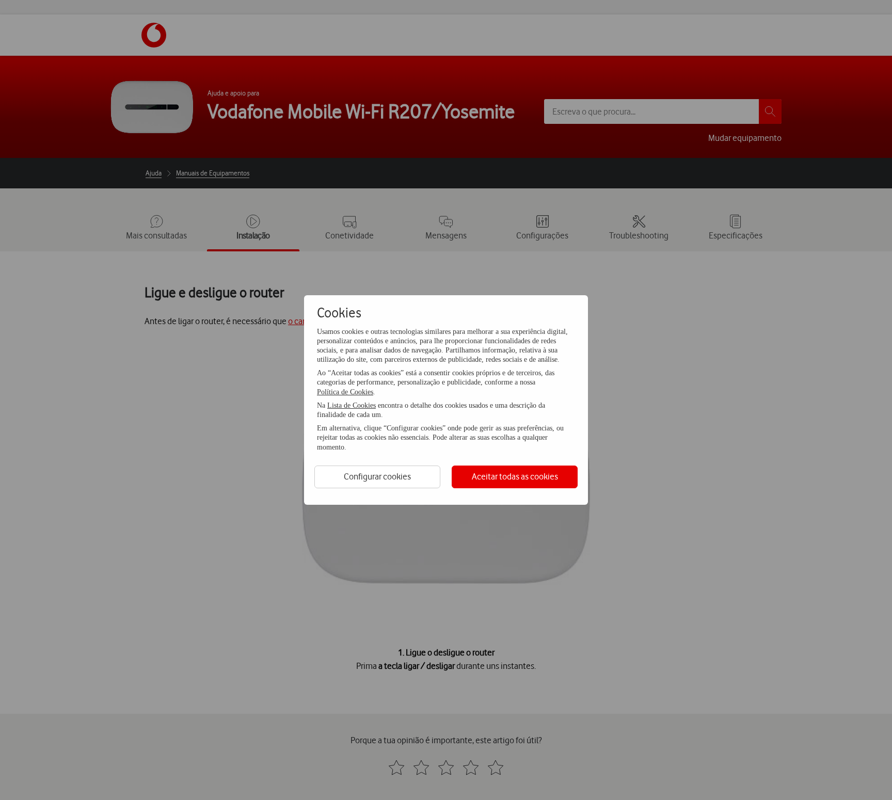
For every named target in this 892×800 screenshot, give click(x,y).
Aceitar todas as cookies (515, 476)
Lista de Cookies (351, 405)
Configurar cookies (377, 476)
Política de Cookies (345, 392)
